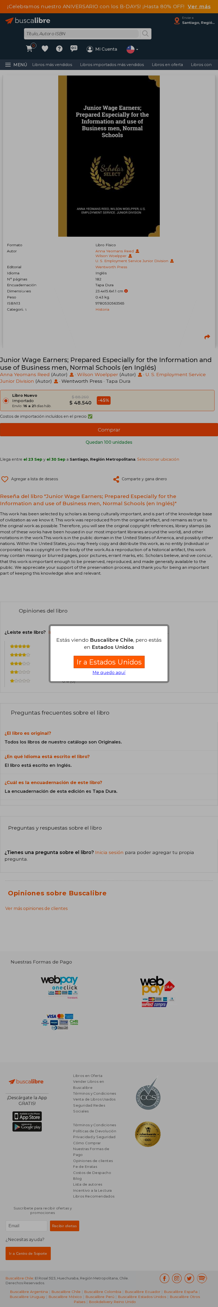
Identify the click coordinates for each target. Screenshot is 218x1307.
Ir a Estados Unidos (109, 662)
